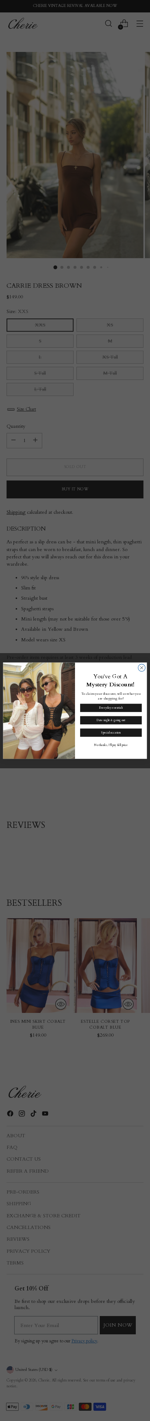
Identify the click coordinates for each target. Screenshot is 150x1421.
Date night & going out (110, 720)
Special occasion (111, 733)
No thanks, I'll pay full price (111, 745)
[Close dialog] (141, 667)
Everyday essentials (111, 708)
